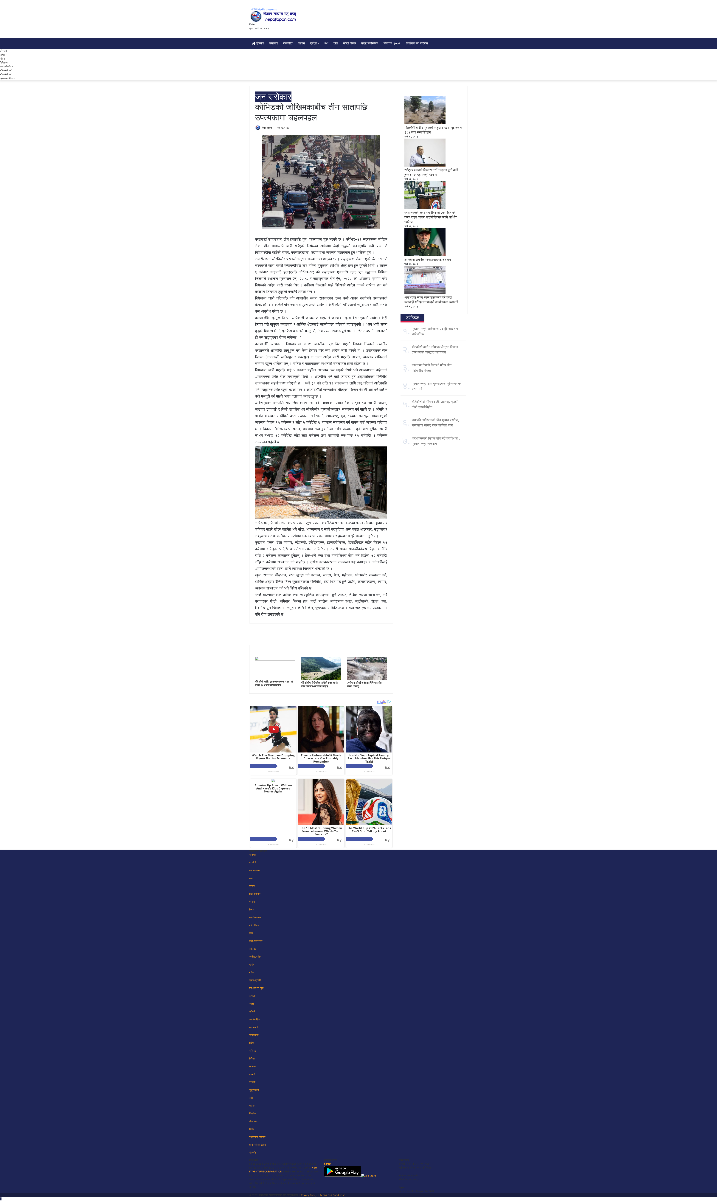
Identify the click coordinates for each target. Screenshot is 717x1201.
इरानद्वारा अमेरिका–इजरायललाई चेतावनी (427, 260)
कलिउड (252, 948)
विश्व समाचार (254, 893)
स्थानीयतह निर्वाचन (257, 1136)
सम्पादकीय (253, 1035)
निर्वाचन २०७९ (392, 43)
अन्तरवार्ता (253, 1027)
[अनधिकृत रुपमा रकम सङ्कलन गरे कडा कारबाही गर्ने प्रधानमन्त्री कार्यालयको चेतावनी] (425, 292)
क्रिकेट (252, 1113)
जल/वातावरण (255, 917)
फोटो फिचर (349, 43)
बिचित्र (252, 1058)
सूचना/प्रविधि (255, 980)
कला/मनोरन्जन (369, 43)
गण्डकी (252, 1082)
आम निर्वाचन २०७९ (257, 1144)
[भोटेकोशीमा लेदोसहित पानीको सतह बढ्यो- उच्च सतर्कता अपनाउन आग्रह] (321, 678)
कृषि (251, 1097)
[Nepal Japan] (274, 14)
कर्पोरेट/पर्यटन (255, 956)
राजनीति (288, 43)
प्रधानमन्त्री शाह (7, 78)
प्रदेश (313, 43)
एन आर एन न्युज (256, 987)
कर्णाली (252, 995)
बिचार (251, 909)
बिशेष (251, 1042)
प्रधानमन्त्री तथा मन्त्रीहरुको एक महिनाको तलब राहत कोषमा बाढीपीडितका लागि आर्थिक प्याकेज (430, 217)
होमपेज (259, 43)
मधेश (251, 972)
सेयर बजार (254, 1121)
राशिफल (3, 54)
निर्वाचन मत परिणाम (417, 43)
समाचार (273, 43)
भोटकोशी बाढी (6, 74)
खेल (335, 43)
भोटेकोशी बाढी (6, 70)
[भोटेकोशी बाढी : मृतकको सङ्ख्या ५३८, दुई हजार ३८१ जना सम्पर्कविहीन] (275, 659)
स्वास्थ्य (252, 1066)
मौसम (2, 58)
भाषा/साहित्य (254, 1019)
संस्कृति (252, 1152)
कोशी (251, 1003)
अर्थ (326, 43)
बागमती (252, 1074)
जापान (301, 43)
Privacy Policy (309, 1195)
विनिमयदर (4, 62)
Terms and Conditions (332, 1195)
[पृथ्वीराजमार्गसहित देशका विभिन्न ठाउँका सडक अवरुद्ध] (367, 678)
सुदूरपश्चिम (254, 1089)
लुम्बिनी (252, 1011)
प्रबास (252, 901)
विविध (251, 1129)
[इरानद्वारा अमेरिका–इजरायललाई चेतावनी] (425, 255)
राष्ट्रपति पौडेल (6, 66)
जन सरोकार (273, 96)
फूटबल (252, 1105)
